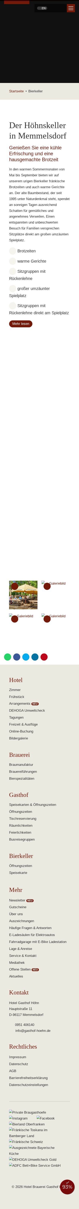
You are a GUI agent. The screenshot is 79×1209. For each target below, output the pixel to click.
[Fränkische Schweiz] (26, 1142)
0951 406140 (24, 1025)
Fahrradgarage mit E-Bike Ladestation (37, 942)
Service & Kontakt (22, 956)
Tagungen (16, 717)
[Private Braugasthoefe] (27, 1113)
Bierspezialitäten (21, 779)
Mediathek (17, 963)
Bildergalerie (18, 738)
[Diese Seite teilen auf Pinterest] (44, 657)
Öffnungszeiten (20, 812)
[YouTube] (61, 8)
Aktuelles (16, 976)
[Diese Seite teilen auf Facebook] (16, 657)
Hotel (15, 680)
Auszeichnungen (21, 921)
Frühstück (16, 697)
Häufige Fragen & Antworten (30, 928)
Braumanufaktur (21, 765)
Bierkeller (21, 856)
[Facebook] (51, 8)
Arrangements (19, 704)
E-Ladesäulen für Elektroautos (32, 935)
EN (43, 8)
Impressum (17, 1057)
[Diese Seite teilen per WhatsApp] (7, 657)
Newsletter (17, 900)
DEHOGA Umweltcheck (27, 710)
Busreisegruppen (22, 839)
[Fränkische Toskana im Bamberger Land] (35, 1133)
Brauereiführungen (23, 772)
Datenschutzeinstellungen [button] (28, 1085)
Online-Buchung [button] (21, 731)
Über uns (16, 914)
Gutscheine (17, 907)
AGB (12, 1071)
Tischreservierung (22, 819)
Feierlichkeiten (20, 832)
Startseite (16, 91)
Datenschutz (18, 1064)
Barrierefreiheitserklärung (28, 1078)
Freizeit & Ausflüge (23, 724)
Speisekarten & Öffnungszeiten (32, 805)
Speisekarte (18, 873)
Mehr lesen (20, 324)
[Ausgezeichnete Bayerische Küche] (35, 1151)
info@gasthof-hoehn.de (32, 1031)
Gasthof (18, 795)
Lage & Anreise (20, 949)
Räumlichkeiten (20, 826)
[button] (71, 8)
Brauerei (19, 755)
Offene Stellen (20, 969)
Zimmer (15, 690)
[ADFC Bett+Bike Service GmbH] (35, 1166)
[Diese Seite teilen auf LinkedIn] (34, 657)
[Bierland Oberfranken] (27, 1124)
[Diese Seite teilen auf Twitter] (25, 657)
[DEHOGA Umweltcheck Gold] (32, 1160)
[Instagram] (56, 8)
